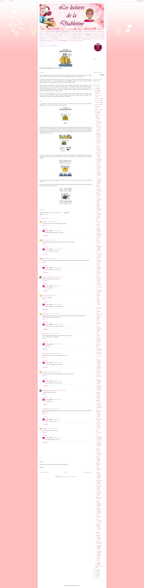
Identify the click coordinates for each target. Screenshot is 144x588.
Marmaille (54, 39)
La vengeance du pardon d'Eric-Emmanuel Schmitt (99, 553)
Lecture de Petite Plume (48, 277)
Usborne (81, 41)
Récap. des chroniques (100, 39)
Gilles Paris (52, 35)
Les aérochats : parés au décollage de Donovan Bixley (99, 293)
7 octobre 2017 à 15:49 (57, 437)
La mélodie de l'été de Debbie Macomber (99, 368)
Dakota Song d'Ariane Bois (99, 498)
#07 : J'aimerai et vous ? (99, 335)
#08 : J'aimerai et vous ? (99, 432)
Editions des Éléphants (89, 33)
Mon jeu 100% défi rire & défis (99, 521)
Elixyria (95, 33)
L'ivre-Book (49, 37)
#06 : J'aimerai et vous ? (99, 221)
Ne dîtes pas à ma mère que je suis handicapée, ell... (99, 406)
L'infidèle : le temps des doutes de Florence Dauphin (99, 511)
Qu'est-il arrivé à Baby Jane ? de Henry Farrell (99, 504)
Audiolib (47, 31)
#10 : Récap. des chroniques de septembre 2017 (99, 128)
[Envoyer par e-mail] (64, 212)
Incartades (92, 35)
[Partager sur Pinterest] (68, 212)
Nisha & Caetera (77, 39)
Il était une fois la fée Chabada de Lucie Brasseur (98, 340)
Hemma (67, 35)
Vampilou (44, 221)
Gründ (60, 35)
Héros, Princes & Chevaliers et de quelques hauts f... (98, 215)
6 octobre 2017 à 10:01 (57, 419)
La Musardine (56, 37)
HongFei (71, 35)
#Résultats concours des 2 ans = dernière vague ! (98, 136)
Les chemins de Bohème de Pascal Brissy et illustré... (99, 161)
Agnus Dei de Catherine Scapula (99, 420)
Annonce (43, 31)
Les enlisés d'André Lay (98, 323)
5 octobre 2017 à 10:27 (57, 267)
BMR (73, 31)
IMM (88, 35)
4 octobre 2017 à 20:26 (57, 249)
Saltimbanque (43, 41)
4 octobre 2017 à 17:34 (50, 240)
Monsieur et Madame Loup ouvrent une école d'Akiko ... (98, 413)
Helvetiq (64, 35)
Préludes (92, 39)
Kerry (43, 240)
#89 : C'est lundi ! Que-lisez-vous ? (98, 242)
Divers (44, 33)
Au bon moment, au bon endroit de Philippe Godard (98, 475)
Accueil (65, 472)
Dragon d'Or (52, 33)
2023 (96, 577)
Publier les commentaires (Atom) (69, 476)
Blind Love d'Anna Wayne (98, 465)
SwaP (69, 40)
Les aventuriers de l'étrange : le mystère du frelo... (99, 438)
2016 (96, 88)
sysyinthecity (45, 409)
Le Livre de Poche (72, 37)
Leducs (93, 37)
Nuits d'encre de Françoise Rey (99, 142)
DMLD (47, 33)
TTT (77, 41)
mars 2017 (98, 98)
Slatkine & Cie (54, 40)
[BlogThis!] (65, 212)
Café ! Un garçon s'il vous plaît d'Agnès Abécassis (98, 362)
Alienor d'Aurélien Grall (98, 469)
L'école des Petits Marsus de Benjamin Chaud (98, 279)
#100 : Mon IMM (98, 533)
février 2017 (98, 95)
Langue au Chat (63, 37)
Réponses (46, 228)
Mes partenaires (60, 38)
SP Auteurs (64, 40)
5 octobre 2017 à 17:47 (57, 344)
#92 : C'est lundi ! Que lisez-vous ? (99, 542)
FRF (48, 35)
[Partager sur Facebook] (67, 212)
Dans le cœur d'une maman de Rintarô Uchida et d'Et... (99, 426)
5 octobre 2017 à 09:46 (54, 314)
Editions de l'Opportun (71, 33)
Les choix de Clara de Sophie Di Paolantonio (99, 445)
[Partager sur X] (66, 212)
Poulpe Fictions (86, 39)
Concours (99, 31)
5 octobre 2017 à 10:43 (55, 333)
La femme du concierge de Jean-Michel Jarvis (99, 201)
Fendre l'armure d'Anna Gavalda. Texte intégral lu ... (98, 301)
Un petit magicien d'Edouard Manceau (98, 229)
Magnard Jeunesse (49, 38)
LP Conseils (46, 214)
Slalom (49, 41)
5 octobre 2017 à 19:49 (61, 390)
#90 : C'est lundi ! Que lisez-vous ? (99, 349)
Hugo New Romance (81, 35)
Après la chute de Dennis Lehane (98, 194)
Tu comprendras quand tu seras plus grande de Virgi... (99, 181)
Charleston (91, 31)
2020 (96, 574)
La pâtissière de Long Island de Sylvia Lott (99, 173)
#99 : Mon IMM (98, 449)
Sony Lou (44, 295)
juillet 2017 (98, 106)
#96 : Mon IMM (98, 118)
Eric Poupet (100, 33)
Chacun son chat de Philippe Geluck (98, 154)
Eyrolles (45, 35)
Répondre (44, 225)
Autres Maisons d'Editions (59, 31)
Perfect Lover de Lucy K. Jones (99, 273)
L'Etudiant (44, 36)
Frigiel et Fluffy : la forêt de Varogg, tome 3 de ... (98, 527)
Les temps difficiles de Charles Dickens (99, 381)
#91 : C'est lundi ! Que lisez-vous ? (99, 453)
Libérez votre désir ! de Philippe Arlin (99, 482)
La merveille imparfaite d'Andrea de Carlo (98, 547)
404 (40, 31)
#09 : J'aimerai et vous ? (99, 517)
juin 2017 (98, 104)
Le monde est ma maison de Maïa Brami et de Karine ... (99, 388)
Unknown (44, 428)
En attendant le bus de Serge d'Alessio (99, 487)
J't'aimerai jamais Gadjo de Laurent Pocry (98, 459)
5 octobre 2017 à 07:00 (50, 258)
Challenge (86, 31)
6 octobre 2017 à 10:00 (57, 399)
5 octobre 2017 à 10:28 (57, 304)
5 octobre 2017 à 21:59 (53, 409)
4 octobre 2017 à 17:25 (52, 221)
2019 (96, 571)
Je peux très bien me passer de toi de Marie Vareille (98, 395)
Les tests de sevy (46, 372)
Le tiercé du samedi (87, 37)
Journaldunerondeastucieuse (49, 390)
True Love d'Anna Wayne (98, 559)
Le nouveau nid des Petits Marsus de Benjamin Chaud (98, 267)
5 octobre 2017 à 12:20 (55, 372)
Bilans (70, 31)
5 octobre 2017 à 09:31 (59, 277)
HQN (74, 35)
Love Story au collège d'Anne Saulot (98, 493)
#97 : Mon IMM (98, 225)
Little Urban (99, 37)
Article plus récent (44, 472)
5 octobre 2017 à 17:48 (57, 362)
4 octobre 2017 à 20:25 (57, 230)
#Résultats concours (98, 401)
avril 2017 (98, 100)
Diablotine (47, 230)
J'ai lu (96, 35)
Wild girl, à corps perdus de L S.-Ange (99, 537)
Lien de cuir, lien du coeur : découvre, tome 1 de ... (98, 375)
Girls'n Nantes (45, 314)
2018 (96, 570)
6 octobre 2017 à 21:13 (52, 428)
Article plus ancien (87, 472)
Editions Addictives (61, 33)
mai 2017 (98, 102)
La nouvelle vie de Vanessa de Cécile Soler (98, 168)
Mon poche (70, 39)
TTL (74, 40)
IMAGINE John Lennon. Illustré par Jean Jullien (99, 207)
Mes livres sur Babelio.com (98, 79)
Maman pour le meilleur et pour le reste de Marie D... (99, 248)
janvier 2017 (99, 92)
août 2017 (98, 109)
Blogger (77, 585)
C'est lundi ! (79, 31)
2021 (96, 575)
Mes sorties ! (65, 38)
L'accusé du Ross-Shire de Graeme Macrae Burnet (99, 236)
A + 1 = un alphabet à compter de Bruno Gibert (99, 329)
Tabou (71, 40)
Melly (43, 258)
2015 (96, 86)
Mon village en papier (98, 261)
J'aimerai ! (100, 35)
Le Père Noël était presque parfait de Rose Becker (99, 317)
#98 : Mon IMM (98, 345)
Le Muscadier (80, 37)
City (96, 31)
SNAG (58, 40)
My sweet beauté (46, 333)
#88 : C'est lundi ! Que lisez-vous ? (99, 122)
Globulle (56, 35)
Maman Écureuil (46, 353)
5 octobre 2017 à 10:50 (55, 353)
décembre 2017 (99, 566)
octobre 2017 (99, 115)
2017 (96, 90)
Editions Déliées (80, 33)
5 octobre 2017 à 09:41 (52, 295)
